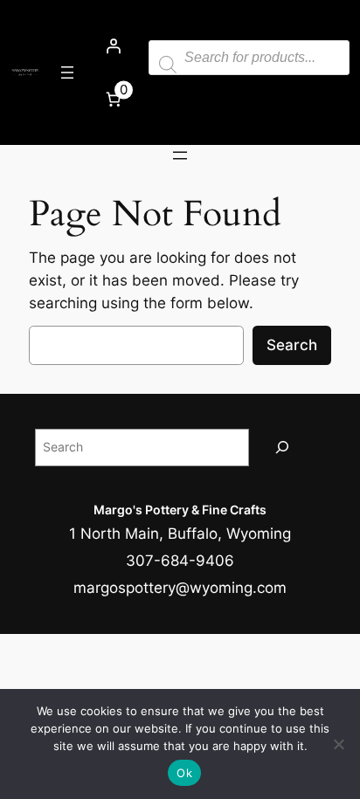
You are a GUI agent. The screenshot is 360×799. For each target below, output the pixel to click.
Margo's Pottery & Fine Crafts (180, 509)
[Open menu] (67, 72)
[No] (338, 744)
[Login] (112, 45)
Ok (184, 773)
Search (292, 345)
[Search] (282, 447)
